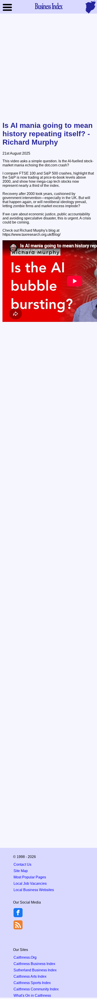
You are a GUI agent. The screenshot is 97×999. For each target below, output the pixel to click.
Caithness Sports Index (32, 983)
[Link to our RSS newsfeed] (18, 924)
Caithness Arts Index (30, 976)
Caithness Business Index (34, 964)
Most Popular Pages (30, 877)
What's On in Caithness (32, 995)
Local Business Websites (34, 890)
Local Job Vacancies (30, 883)
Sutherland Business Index (35, 970)
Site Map (21, 871)
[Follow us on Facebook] (18, 916)
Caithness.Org (25, 957)
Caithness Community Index (36, 989)
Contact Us (22, 864)
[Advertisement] (48, 68)
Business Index (48, 6)
